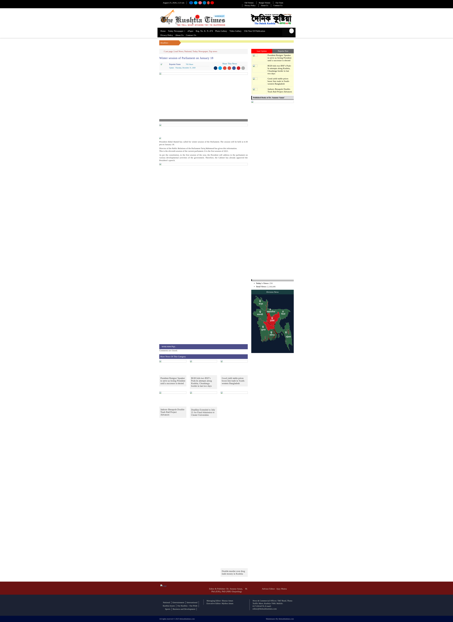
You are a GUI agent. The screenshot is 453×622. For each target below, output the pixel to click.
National (188, 51)
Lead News (178, 51)
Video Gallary (235, 31)
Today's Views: (262, 283)
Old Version (249, 3)
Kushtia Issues (169, 606)
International (192, 602)
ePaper (190, 31)
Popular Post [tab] (283, 51)
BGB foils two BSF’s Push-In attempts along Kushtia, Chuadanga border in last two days (201, 382)
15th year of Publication (254, 31)
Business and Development (184, 609)
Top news (213, 51)
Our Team (279, 3)
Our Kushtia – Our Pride (187, 606)
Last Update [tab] (262, 51)
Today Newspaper (176, 31)
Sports (167, 609)
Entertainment (178, 602)
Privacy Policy (250, 5)
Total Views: (261, 286)
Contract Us (277, 5)
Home (163, 31)
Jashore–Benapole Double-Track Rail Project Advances (172, 412)
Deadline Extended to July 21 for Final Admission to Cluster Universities (203, 412)
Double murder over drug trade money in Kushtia (233, 572)
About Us (264, 5)
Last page (168, 51)
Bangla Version (264, 3)
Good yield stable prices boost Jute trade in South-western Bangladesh (233, 381)
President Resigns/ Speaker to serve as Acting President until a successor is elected (172, 381)
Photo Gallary (221, 31)
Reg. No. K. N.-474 (204, 31)
